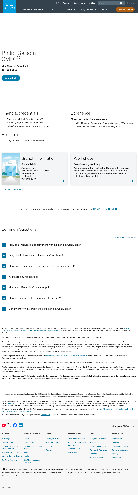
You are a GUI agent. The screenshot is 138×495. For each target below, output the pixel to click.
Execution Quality (52, 442)
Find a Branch (63, 3)
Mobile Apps (72, 452)
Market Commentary (98, 446)
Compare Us (117, 442)
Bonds (26, 456)
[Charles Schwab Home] (9, 6)
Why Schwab (117, 439)
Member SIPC (45, 415)
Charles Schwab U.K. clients (19, 411)
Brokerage (6, 439)
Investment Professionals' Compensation (17, 473)
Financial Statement (76, 469)
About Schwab (115, 469)
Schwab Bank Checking (11, 452)
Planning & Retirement (98, 450)
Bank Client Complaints (111, 473)
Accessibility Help (91, 469)
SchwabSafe (10, 469)
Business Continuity (59, 469)
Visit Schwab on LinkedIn (21, 425)
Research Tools (74, 449)
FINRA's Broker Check (92, 473)
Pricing (115, 454)
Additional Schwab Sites (33, 469)
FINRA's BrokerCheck (104, 209)
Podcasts (93, 454)
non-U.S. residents (105, 409)
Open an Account (125, 9)
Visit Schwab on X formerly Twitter (9, 425)
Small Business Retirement (12, 456)
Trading (93, 442)
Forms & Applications (120, 450)
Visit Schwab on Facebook (15, 425)
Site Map (47, 469)
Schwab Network (96, 457)
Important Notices (40, 473)
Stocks (26, 439)
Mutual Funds (29, 442)
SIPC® (67, 473)
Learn (104, 9)
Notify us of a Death (119, 457)
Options (49, 446)
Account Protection (56, 473)
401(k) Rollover (7, 442)
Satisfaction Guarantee (121, 446)
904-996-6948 (9, 70)
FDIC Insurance (76, 473)
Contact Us (104, 469)
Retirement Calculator (76, 439)
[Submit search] (121, 3)
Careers (127, 469)
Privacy (19, 469)
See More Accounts (9, 460)
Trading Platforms (53, 439)
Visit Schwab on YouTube (4, 425)
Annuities (27, 452)
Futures (49, 450)
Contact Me (10, 78)
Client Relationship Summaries (13, 476)
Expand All (119, 237)
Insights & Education (98, 439)
